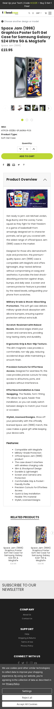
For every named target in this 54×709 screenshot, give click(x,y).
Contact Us (27, 618)
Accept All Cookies (27, 704)
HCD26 (33, 2)
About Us (27, 614)
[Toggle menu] (50, 12)
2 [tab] (27, 120)
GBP (38, 13)
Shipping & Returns (27, 638)
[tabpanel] (12, 108)
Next (48, 108)
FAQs (27, 634)
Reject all (27, 697)
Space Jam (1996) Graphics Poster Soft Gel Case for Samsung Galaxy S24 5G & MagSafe (13, 554)
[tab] (27, 179)
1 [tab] (22, 120)
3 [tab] (32, 120)
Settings (27, 691)
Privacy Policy (27, 646)
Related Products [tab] (24, 517)
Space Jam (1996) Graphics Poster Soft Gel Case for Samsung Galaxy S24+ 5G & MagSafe (41, 554)
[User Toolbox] (33, 13)
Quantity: (27, 143)
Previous (6, 108)
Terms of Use (27, 642)
